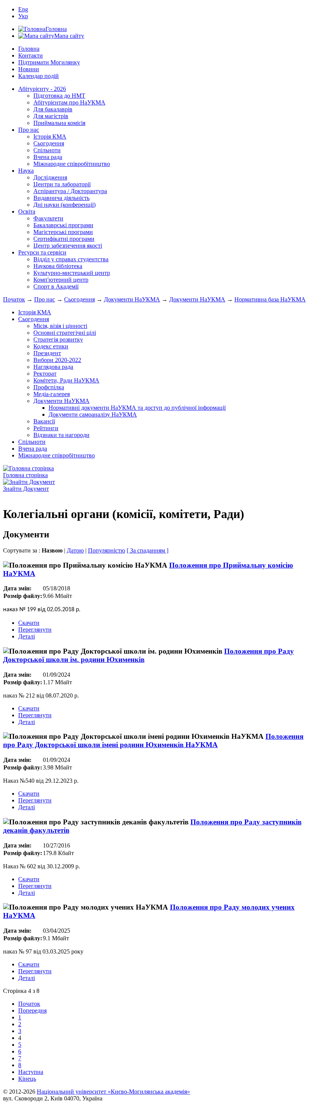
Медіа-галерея (51, 394)
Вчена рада (47, 157)
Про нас (28, 129)
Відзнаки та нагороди (61, 435)
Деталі (26, 636)
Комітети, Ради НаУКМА (66, 380)
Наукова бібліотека (57, 266)
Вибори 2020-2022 (57, 360)
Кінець (27, 1078)
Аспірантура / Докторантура (70, 191)
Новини (28, 69)
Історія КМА (49, 136)
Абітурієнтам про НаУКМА (69, 102)
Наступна (30, 1072)
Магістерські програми (63, 232)
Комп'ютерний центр (60, 279)
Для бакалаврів (52, 109)
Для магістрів (50, 116)
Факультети (48, 218)
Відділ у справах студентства (70, 259)
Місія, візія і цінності (60, 326)
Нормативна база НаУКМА (270, 299)
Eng (23, 9)
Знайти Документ (26, 488)
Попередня (32, 1010)
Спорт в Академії (56, 286)
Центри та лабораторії (62, 184)
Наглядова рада (53, 367)
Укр (23, 16)
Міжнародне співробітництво (71, 164)
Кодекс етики (50, 346)
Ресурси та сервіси (42, 252)
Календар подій (38, 76)
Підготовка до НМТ (59, 95)
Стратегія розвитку (58, 339)
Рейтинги (45, 428)
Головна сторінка (25, 475)
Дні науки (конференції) (64, 204)
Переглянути (35, 629)
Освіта (26, 211)
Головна (28, 48)
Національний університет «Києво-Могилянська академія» (113, 1091)
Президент (47, 353)
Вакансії (44, 421)
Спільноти (47, 150)
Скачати (28, 623)
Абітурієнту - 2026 (42, 89)
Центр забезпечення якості (67, 245)
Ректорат (45, 373)
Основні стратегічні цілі (64, 332)
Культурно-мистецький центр (71, 273)
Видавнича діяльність (61, 198)
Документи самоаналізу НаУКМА (93, 414)
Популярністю (106, 550)
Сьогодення (48, 143)
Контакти (30, 55)
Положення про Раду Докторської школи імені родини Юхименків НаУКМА (153, 740)
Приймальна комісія (59, 123)
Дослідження (50, 177)
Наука (26, 170)
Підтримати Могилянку (49, 62)
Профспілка (48, 387)
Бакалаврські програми (63, 225)
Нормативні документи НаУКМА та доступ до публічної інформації (137, 407)
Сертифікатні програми (63, 239)
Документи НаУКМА (132, 299)
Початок (14, 299)
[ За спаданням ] (147, 550)
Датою (75, 550)
